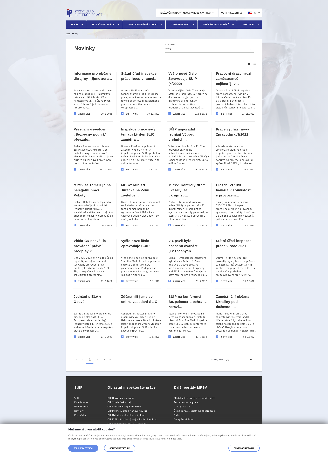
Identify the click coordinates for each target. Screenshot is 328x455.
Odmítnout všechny (120, 448)
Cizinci (177, 415)
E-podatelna (81, 402)
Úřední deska (81, 406)
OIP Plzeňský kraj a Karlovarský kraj (127, 410)
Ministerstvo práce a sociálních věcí (194, 398)
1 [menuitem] (90, 360)
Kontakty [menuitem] (249, 24)
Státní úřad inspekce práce (84, 13)
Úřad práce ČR (182, 406)
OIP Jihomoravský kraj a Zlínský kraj (127, 423)
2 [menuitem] (97, 359)
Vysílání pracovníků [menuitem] (216, 24)
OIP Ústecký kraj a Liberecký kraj (126, 415)
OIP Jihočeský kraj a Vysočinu (124, 406)
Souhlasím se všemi (83, 448)
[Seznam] (255, 64)
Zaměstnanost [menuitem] (180, 24)
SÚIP (76, 398)
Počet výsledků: (217, 360)
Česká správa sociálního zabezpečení (195, 410)
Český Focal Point (184, 419)
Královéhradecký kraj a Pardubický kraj (185, 12)
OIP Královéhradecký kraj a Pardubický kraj (131, 419)
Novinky (79, 410)
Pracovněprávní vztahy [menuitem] (143, 24)
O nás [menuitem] (74, 24)
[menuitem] (77, 360)
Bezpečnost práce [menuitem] (103, 24)
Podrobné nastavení (244, 448)
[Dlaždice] (249, 64)
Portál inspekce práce (186, 402)
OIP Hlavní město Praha (120, 398)
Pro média (80, 415)
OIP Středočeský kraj (119, 402)
